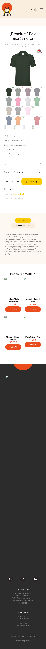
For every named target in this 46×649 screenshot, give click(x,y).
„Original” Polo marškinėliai (13, 300)
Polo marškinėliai (20, 44)
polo (11, 189)
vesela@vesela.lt (23, 618)
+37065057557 (23, 616)
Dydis (6, 163)
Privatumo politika (23, 640)
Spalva (6, 172)
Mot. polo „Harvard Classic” (13, 338)
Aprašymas (23, 220)
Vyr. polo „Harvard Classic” (33, 300)
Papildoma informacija (23, 225)
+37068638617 (23, 623)
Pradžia (7, 44)
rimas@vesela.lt (23, 625)
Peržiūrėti (13, 309)
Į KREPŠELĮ (31, 181)
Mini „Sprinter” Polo (32, 337)
